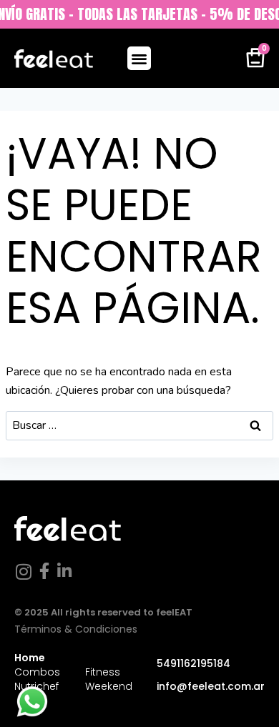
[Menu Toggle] (139, 58)
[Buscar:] (139, 425)
